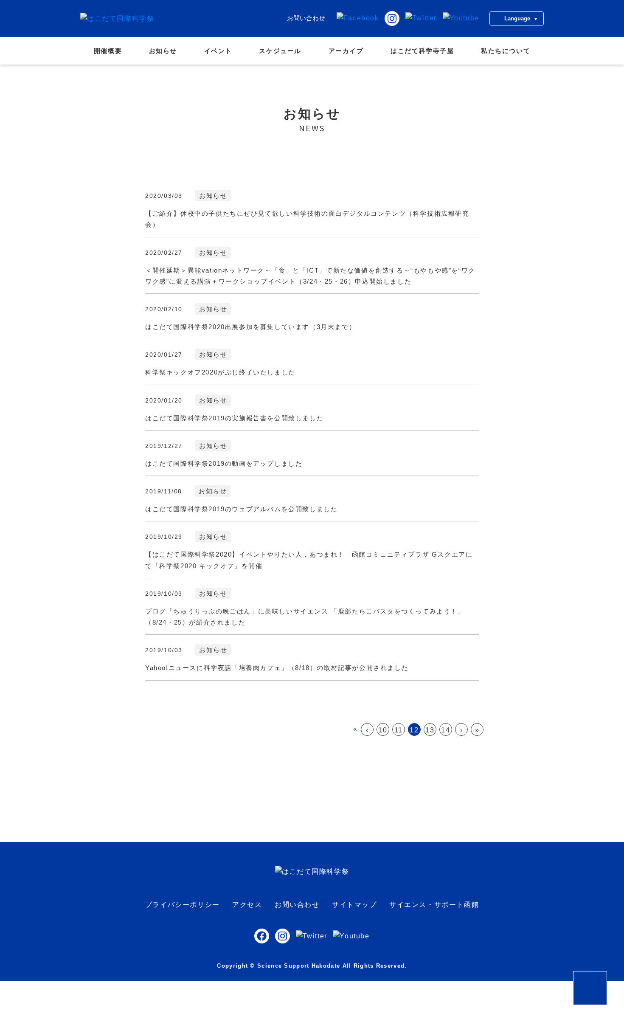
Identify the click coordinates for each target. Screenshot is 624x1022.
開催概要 (108, 50)
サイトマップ (354, 904)
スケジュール (280, 50)
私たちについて (505, 50)
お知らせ (163, 50)
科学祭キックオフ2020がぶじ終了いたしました (220, 372)
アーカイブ (346, 50)
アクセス (247, 904)
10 (382, 730)
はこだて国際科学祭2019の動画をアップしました (223, 463)
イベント (218, 50)
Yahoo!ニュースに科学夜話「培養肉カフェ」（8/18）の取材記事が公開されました (276, 667)
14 (445, 730)
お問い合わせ (306, 18)
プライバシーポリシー (182, 904)
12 (414, 730)
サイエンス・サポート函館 (434, 904)
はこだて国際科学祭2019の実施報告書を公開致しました (234, 418)
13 (429, 730)
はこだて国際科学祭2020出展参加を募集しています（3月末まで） (250, 326)
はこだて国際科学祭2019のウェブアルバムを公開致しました (241, 508)
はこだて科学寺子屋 (422, 50)
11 (398, 730)
